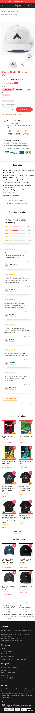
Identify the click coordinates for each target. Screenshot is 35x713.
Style (3, 92)
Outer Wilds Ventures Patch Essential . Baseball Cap (25, 560)
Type (3, 86)
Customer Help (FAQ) (7, 678)
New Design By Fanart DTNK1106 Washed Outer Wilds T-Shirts (25, 517)
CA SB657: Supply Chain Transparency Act (13, 659)
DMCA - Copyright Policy (8, 656)
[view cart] (32, 5)
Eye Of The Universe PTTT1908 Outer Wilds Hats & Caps (8, 588)
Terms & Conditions (7, 651)
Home (3, 11)
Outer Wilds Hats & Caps (9, 14)
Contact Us (4, 675)
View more (17, 532)
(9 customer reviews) (16, 79)
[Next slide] (31, 38)
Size (3, 98)
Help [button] (32, 710)
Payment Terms (5, 670)
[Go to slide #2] (22, 64)
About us (4, 648)
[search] (29, 5)
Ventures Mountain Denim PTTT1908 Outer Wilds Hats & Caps (9, 560)
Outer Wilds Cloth (12, 11)
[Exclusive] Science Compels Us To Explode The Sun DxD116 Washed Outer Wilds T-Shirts (9, 519)
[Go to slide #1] (12, 64)
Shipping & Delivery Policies (9, 667)
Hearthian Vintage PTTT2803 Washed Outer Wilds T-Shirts (24, 488)
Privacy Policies (5, 654)
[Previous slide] (4, 38)
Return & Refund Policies (8, 672)
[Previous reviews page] (22, 403)
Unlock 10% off (3, 705)
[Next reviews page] (31, 403)
